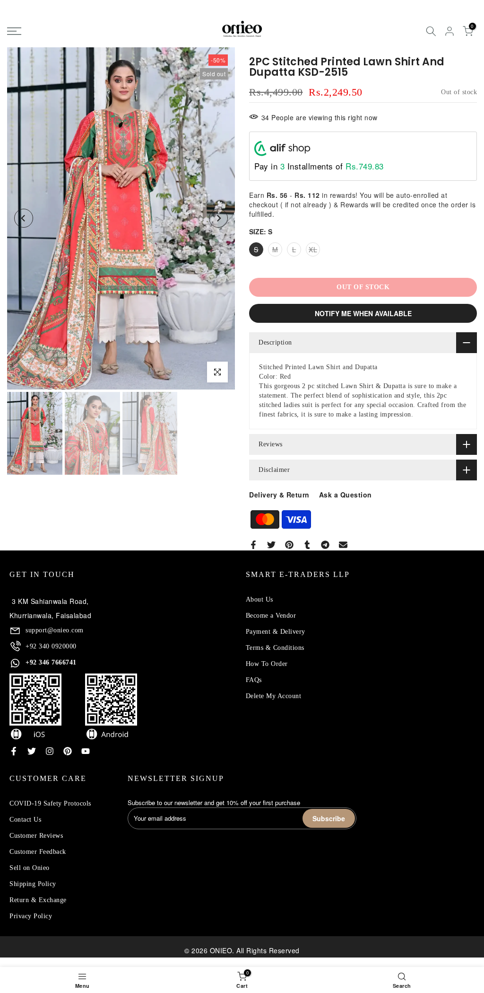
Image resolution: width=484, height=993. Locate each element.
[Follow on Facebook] (13, 751)
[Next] (218, 218)
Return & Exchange (38, 900)
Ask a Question (345, 494)
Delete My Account (274, 696)
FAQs (254, 679)
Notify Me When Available (363, 313)
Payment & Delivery (275, 631)
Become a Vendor (271, 615)
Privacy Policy (30, 916)
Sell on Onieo (29, 867)
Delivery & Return (279, 494)
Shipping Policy (32, 883)
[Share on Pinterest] (289, 544)
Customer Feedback (37, 851)
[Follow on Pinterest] (67, 751)
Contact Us (25, 819)
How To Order (267, 663)
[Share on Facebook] (253, 544)
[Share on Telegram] (325, 544)
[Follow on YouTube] (85, 751)
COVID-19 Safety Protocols (50, 803)
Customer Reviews (36, 835)
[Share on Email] (343, 544)
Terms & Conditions (275, 647)
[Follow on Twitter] (31, 751)
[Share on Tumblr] (307, 544)
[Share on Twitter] (271, 544)
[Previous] (23, 218)
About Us (259, 599)
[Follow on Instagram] (49, 751)
